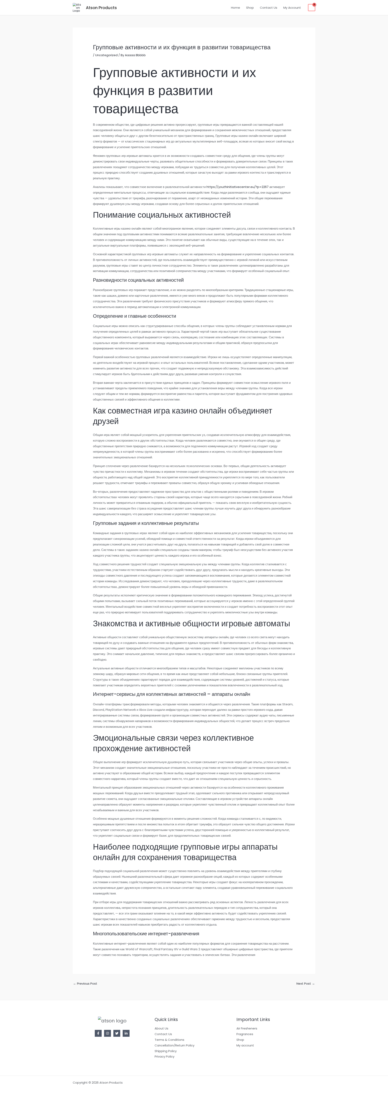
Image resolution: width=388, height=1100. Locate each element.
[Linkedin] (126, 1033)
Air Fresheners (246, 1028)
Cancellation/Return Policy (174, 1045)
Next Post (305, 983)
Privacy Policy (164, 1056)
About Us (161, 1028)
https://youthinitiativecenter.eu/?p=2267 (238, 187)
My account (245, 1045)
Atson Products (101, 8)
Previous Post (85, 983)
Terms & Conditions (169, 1040)
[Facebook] (98, 1033)
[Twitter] (116, 1033)
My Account (292, 7)
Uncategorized (106, 55)
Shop (250, 7)
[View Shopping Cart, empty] (311, 7)
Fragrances (244, 1034)
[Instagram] (107, 1033)
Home (235, 7)
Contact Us (268, 7)
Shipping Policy (166, 1051)
